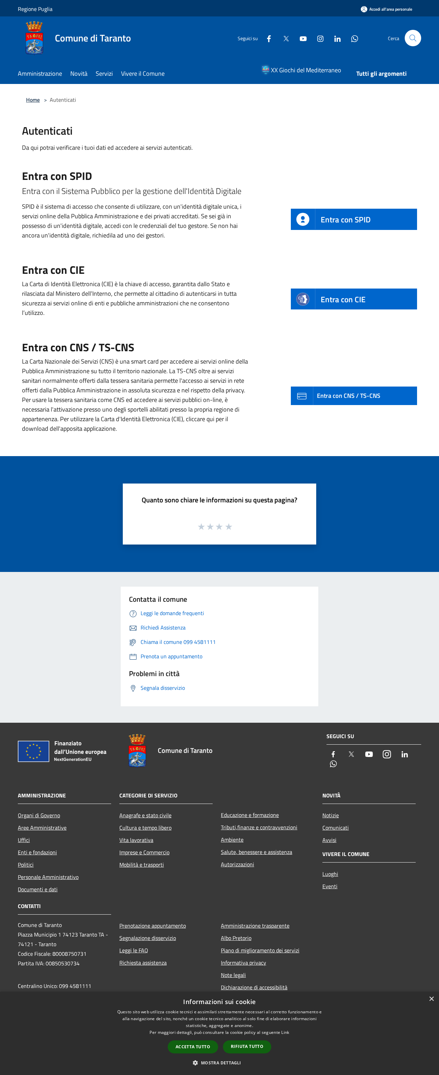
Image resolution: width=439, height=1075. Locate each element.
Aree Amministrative (42, 827)
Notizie (330, 815)
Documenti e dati (38, 889)
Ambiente (232, 839)
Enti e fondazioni (37, 852)
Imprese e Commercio (144, 852)
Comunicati (335, 827)
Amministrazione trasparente (255, 925)
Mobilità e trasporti (141, 864)
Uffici (24, 840)
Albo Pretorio (236, 938)
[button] (219, 1063)
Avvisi (329, 840)
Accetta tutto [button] (193, 1047)
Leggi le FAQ (133, 950)
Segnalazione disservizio (147, 938)
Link (285, 1032)
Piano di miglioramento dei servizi (260, 950)
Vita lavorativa (136, 840)
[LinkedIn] (335, 37)
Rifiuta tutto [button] (247, 1046)
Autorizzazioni (237, 864)
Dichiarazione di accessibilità (254, 987)
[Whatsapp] (352, 37)
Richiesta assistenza (143, 962)
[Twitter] (283, 37)
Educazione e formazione (250, 815)
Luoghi (330, 874)
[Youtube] (300, 37)
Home (33, 100)
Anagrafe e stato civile (145, 815)
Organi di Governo (39, 815)
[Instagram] (317, 37)
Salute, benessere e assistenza (256, 852)
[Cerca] (413, 38)
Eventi (329, 886)
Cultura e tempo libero (145, 827)
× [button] (431, 999)
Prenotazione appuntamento (152, 925)
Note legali (233, 975)
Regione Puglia (35, 9)
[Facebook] (266, 37)
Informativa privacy (243, 962)
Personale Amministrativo (48, 877)
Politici (26, 864)
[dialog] (219, 1033)
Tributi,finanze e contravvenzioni (259, 827)
